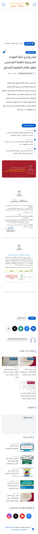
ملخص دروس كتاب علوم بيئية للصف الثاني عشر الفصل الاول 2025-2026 (12, 461)
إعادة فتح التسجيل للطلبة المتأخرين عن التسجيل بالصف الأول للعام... (19, 152)
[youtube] (22, 516)
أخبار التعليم (30, 52)
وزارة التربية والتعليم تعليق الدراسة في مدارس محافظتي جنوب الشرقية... (20, 134)
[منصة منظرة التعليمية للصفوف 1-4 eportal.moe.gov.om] (27, 447)
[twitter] (15, 516)
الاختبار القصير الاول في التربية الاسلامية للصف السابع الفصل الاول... (28, 396)
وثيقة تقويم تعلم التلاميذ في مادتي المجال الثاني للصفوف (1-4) (19, 143)
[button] (26, 328)
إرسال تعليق (28, 417)
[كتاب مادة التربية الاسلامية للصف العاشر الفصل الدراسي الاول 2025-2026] (27, 484)
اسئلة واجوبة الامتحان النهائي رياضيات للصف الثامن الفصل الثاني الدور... (11, 373)
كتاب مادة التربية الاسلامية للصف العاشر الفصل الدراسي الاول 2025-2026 (12, 486)
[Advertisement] (19, 26)
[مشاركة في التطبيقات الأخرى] (8, 328)
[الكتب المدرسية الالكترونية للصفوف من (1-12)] (27, 472)
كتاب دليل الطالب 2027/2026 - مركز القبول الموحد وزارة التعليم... (12, 43)
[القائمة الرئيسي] (34, 4)
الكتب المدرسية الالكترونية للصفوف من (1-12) (12, 473)
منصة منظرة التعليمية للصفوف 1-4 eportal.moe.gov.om (11, 449)
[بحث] (3, 4)
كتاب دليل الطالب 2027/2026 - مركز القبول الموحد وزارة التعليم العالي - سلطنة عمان (12, 499)
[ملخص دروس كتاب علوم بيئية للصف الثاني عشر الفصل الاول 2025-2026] (27, 459)
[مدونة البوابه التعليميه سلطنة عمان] (19, 5)
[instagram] (9, 516)
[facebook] (28, 516)
